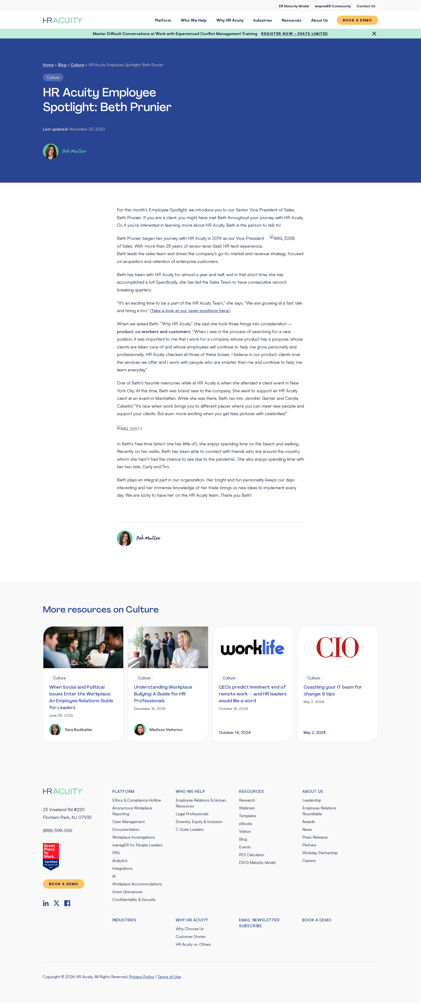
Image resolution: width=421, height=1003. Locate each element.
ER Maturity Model (294, 6)
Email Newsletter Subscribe (259, 923)
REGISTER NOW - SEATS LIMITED (294, 33)
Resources (291, 20)
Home (48, 64)
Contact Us (366, 6)
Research (247, 800)
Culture (77, 64)
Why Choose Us (190, 928)
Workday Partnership (320, 852)
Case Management (128, 821)
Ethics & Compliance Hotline (136, 800)
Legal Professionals (192, 813)
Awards (308, 821)
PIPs (116, 852)
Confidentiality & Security (134, 899)
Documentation (125, 829)
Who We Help (194, 20)
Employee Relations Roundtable (319, 811)
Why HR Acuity (230, 20)
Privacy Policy (141, 976)
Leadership (311, 800)
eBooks (245, 823)
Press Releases (315, 837)
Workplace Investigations (133, 837)
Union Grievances (127, 891)
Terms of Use (169, 976)
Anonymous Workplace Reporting (132, 811)
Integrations (122, 868)
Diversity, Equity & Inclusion (199, 821)
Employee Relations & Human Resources (201, 803)
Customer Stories (191, 936)
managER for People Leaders (137, 845)
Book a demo (357, 20)
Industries (262, 20)
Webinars (247, 808)
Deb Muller (74, 151)
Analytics (119, 860)
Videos (245, 831)
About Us (319, 20)
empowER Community (333, 6)
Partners (309, 845)
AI (114, 876)
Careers (309, 860)
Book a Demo (317, 920)
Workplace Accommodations (137, 883)
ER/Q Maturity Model (257, 862)
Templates (247, 815)
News (307, 829)
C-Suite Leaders (190, 829)
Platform (163, 20)
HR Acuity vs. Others (193, 944)
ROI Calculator (251, 854)
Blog (62, 64)
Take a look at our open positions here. (190, 310)
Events (245, 846)
